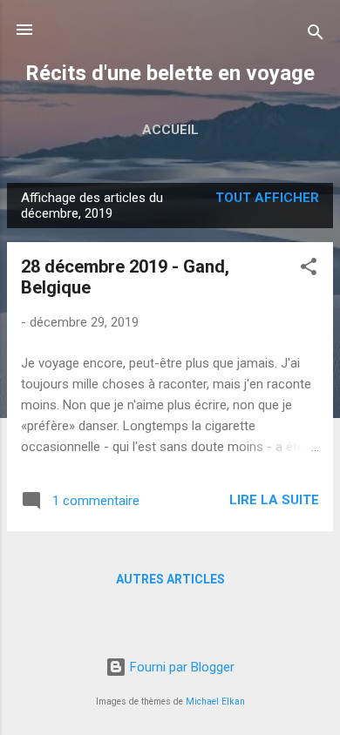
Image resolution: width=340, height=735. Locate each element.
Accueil (170, 130)
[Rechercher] (315, 35)
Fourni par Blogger (180, 667)
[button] (308, 269)
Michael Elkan (215, 701)
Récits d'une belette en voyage (170, 73)
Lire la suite (274, 500)
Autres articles (170, 579)
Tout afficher (267, 198)
